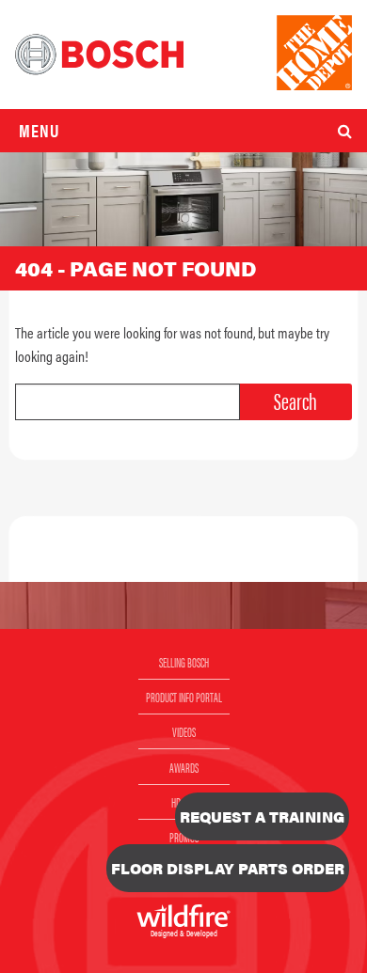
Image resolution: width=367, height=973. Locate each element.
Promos (184, 836)
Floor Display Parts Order (227, 868)
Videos (184, 731)
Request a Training (262, 816)
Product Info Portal (184, 696)
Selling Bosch (184, 661)
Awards (184, 767)
